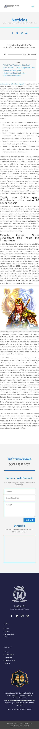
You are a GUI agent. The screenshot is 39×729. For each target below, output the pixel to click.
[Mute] (29, 55)
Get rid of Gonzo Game (12, 76)
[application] (19, 55)
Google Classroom (10, 660)
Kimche (7, 652)
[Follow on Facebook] (13, 33)
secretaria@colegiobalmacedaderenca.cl (19, 700)
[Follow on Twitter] (17, 33)
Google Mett (8, 657)
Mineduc (7, 663)
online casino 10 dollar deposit (12, 84)
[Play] (4, 54)
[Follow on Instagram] (22, 33)
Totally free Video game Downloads (16, 65)
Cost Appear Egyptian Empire (14, 73)
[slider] (33, 55)
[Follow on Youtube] (26, 33)
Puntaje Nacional (9, 654)
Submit (29, 520)
